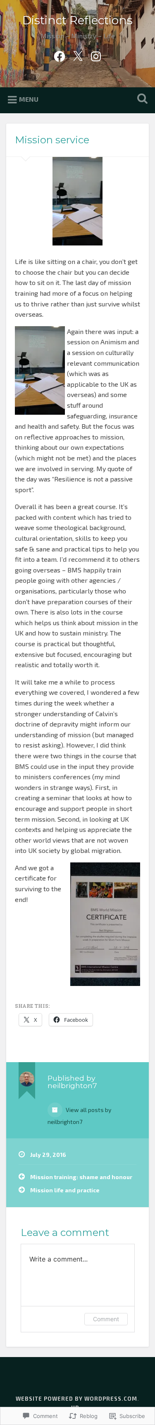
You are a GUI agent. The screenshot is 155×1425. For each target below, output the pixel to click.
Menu (28, 99)
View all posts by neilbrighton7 (79, 1115)
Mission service (52, 140)
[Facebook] (59, 54)
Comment (106, 1318)
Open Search (140, 99)
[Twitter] (77, 54)
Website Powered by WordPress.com (76, 1398)
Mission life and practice (65, 1190)
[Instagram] (96, 54)
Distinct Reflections (77, 20)
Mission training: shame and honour (81, 1176)
